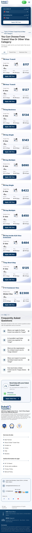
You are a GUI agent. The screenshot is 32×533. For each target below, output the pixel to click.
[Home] (4, 2)
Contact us (8, 445)
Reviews (7, 453)
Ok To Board (8, 463)
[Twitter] (13, 498)
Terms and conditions (11, 466)
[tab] (4, 52)
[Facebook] (4, 498)
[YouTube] (18, 498)
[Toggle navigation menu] (29, 2)
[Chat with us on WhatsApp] (24, 2)
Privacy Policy (9, 469)
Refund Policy (9, 472)
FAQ (6, 451)
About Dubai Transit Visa (12, 442)
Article (6, 448)
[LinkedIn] (8, 498)
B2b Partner (8, 440)
